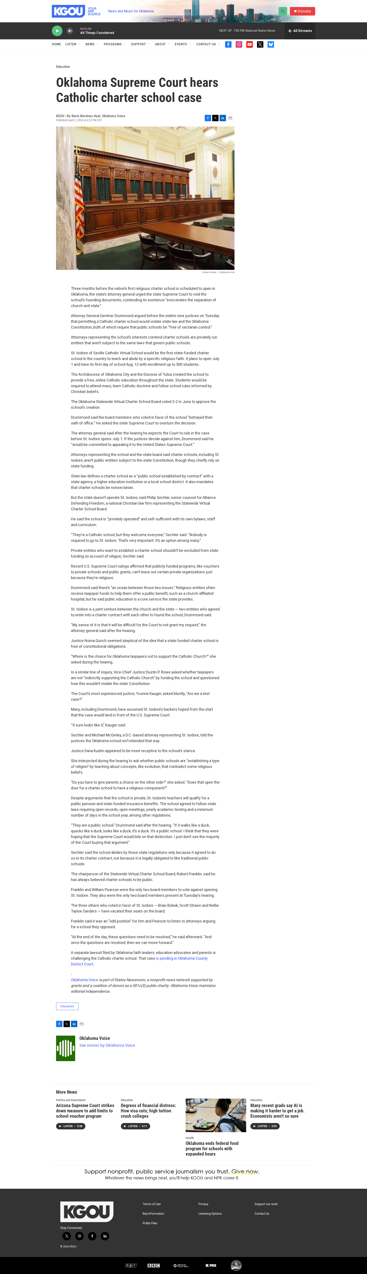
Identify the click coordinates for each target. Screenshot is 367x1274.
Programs (113, 44)
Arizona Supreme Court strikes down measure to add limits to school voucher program (85, 1111)
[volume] (69, 31)
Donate (304, 11)
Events (181, 44)
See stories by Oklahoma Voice (107, 1045)
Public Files (150, 1223)
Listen (70, 44)
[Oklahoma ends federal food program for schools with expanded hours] (216, 1115)
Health (190, 1138)
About (160, 44)
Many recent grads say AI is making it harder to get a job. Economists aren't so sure (277, 1111)
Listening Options (210, 1213)
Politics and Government (70, 1100)
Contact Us (206, 44)
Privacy (203, 1204)
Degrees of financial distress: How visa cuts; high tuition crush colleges (148, 1111)
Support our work (266, 1204)
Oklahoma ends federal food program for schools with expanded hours (212, 1149)
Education (63, 66)
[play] (57, 30)
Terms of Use (152, 1204)
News (90, 44)
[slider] (76, 30)
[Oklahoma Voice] (65, 1048)
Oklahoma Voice (84, 980)
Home (56, 44)
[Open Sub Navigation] (79, 44)
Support (138, 44)
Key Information (153, 1213)
